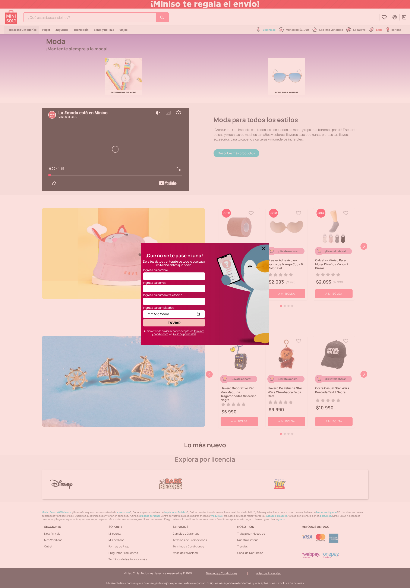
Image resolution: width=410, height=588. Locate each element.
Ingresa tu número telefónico (162, 295)
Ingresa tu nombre (155, 270)
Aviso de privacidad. (184, 334)
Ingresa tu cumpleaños (158, 308)
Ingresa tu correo (154, 283)
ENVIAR (174, 323)
